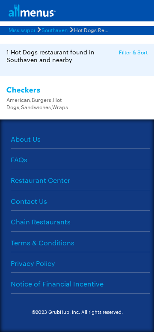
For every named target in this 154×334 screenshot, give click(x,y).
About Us (26, 138)
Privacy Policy (33, 263)
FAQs (19, 159)
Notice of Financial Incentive (57, 283)
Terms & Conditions (42, 242)
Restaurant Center (40, 180)
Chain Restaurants (41, 221)
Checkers (23, 90)
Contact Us (29, 201)
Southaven (54, 29)
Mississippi (22, 29)
